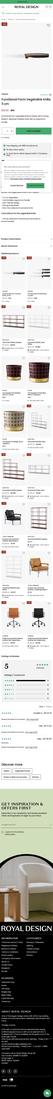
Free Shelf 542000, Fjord (36, 442)
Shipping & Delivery (9, 945)
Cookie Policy (7, 965)
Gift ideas (5, 989)
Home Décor (31, 952)
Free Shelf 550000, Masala (37, 539)
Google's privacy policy (33, 179)
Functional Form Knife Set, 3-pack (37, 295)
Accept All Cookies (35, 186)
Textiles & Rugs (32, 949)
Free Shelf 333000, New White (36, 343)
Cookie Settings (16, 185)
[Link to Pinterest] (3, 1071)
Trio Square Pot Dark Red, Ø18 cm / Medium (37, 394)
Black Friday (6, 995)
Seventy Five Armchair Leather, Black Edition (10, 540)
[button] (47, 7)
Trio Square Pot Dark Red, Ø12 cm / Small (11, 394)
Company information (10, 958)
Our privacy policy (17, 179)
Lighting (29, 945)
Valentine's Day (7, 982)
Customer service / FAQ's (12, 942)
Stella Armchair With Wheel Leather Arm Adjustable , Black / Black (38, 639)
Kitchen (29, 955)
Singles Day (6, 992)
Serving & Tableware (35, 942)
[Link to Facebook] (9, 1071)
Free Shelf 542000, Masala (12, 490)
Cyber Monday (7, 998)
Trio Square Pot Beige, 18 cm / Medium (12, 442)
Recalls (4, 971)
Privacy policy (7, 955)
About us (5, 962)
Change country (8, 1025)
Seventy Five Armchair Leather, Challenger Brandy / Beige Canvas (38, 589)
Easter (4, 985)
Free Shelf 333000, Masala (11, 342)
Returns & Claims (8, 949)
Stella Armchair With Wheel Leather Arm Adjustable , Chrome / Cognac (12, 639)
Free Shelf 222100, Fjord (36, 490)
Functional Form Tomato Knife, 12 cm (11, 295)
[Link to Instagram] (15, 1071)
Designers (5, 968)
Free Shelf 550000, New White (11, 589)
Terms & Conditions (9, 952)
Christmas (5, 1001)
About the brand (9, 246)
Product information (11, 239)
